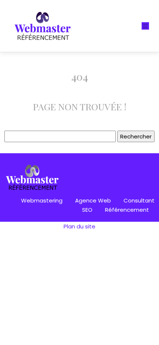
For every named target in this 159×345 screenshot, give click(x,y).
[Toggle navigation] (145, 26)
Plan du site (79, 226)
